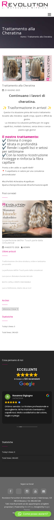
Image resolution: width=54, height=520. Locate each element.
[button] (33, 514)
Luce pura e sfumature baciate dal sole (17, 276)
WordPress (29, 507)
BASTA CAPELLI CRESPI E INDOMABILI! (16, 282)
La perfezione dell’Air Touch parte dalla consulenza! (22, 270)
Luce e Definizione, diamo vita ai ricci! (16, 288)
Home (23, 36)
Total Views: (7, 332)
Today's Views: (8, 326)
